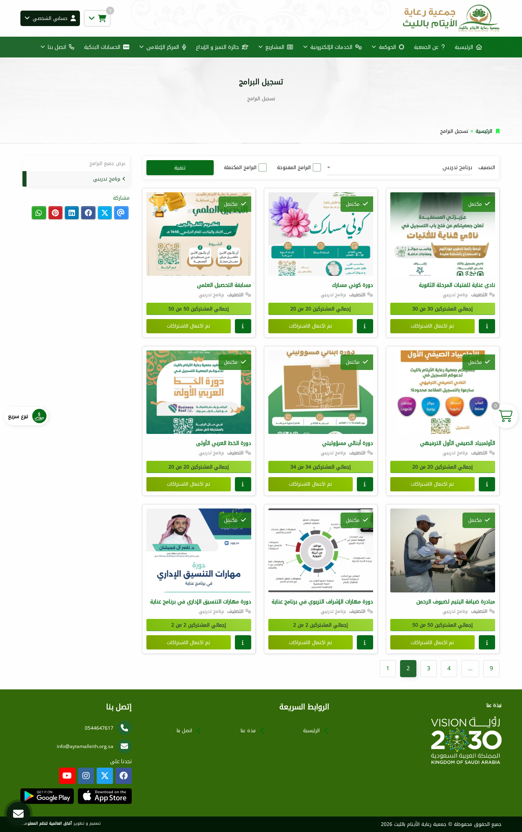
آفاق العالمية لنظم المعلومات (46, 823)
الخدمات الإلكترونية (331, 47)
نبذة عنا (248, 730)
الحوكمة (387, 47)
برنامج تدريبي (106, 178)
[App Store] (104, 796)
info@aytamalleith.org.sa (85, 746)
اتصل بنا (57, 47)
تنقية (180, 168)
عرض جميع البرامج (107, 163)
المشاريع (274, 47)
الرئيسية (464, 47)
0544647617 (99, 728)
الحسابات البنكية (102, 47)
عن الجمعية (426, 47)
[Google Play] (47, 796)
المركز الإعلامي (162, 47)
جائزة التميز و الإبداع (217, 47)
